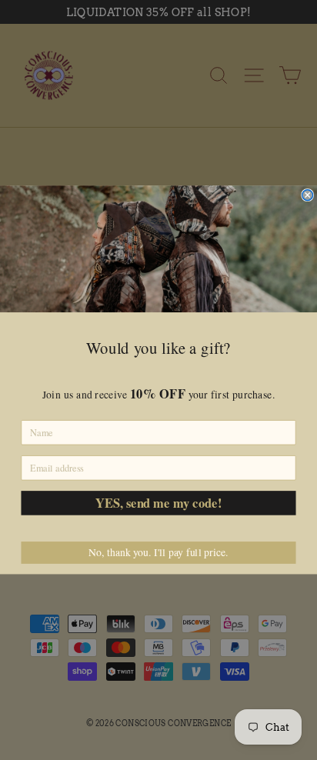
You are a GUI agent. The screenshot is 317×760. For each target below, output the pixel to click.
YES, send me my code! (158, 502)
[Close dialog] (307, 195)
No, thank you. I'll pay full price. (158, 552)
